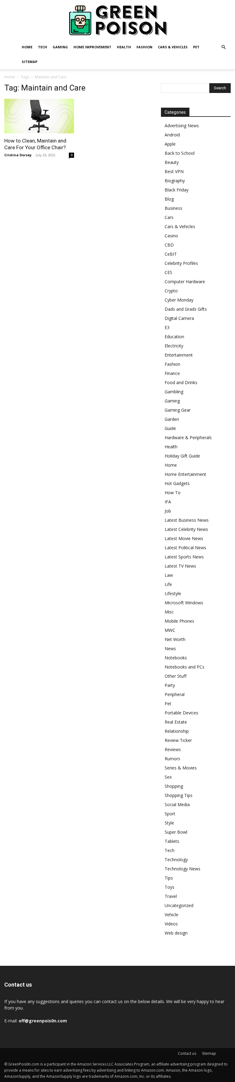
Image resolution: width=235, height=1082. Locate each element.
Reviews (173, 749)
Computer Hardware (185, 281)
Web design (176, 933)
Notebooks (176, 658)
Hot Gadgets (177, 483)
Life (168, 584)
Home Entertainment (185, 474)
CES (168, 272)
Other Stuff (175, 676)
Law (169, 575)
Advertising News (182, 125)
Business (173, 208)
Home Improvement (92, 47)
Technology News (182, 869)
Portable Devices (181, 713)
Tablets (172, 841)
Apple (170, 144)
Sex (168, 777)
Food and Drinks (181, 382)
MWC (170, 630)
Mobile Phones (179, 621)
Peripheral (175, 694)
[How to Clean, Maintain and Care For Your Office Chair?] (39, 116)
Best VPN (174, 171)
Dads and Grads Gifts (186, 309)
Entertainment (179, 355)
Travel (171, 896)
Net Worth (175, 639)
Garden (172, 419)
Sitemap (29, 61)
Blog (169, 199)
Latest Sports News (184, 557)
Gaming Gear (178, 410)
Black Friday (176, 190)
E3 (167, 327)
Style (169, 823)
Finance (172, 373)
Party (170, 685)
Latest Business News (187, 520)
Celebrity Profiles (181, 263)
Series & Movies (181, 768)
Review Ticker (178, 740)
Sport (170, 814)
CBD (169, 245)
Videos (171, 924)
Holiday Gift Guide (182, 456)
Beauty (172, 162)
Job (168, 511)
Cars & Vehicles (173, 47)
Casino (171, 236)
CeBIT (171, 254)
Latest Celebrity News (186, 529)
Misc (169, 612)
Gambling (174, 392)
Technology (176, 859)
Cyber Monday (179, 300)
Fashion (144, 47)
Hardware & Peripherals (188, 437)
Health (124, 47)
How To (173, 492)
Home (27, 47)
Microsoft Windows (184, 603)
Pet (196, 47)
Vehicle (171, 914)
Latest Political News (185, 547)
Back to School (180, 153)
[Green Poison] (117, 20)
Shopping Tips (178, 795)
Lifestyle (173, 593)
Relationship (177, 731)
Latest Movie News (184, 538)
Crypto (171, 291)
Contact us (187, 1053)
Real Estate (176, 722)
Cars (169, 217)
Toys (169, 887)
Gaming (60, 47)
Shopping (174, 786)
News (170, 648)
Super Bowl (176, 832)
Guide (170, 428)
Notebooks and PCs (184, 667)
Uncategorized (179, 905)
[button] (223, 47)
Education (174, 336)
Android (172, 135)
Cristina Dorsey (18, 155)
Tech (42, 47)
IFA (168, 502)
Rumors (172, 758)
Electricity (174, 346)
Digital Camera (179, 318)
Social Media (177, 804)
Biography (175, 180)
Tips (169, 878)
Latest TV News (180, 566)
